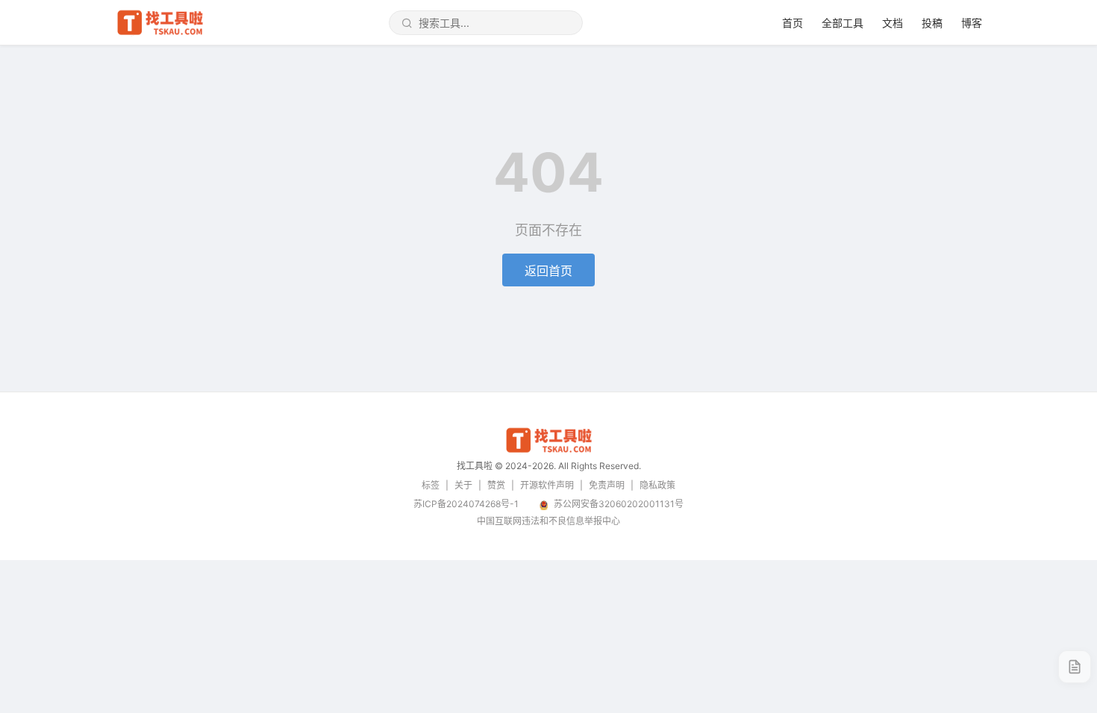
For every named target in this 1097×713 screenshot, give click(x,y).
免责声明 (607, 485)
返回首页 (548, 270)
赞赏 (496, 485)
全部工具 (842, 22)
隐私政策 (657, 485)
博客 (971, 22)
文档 (892, 22)
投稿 (932, 22)
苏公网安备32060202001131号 (619, 503)
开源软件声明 (547, 485)
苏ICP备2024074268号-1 (466, 503)
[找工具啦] (548, 450)
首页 (792, 22)
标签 (431, 485)
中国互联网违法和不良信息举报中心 (548, 521)
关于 (463, 485)
